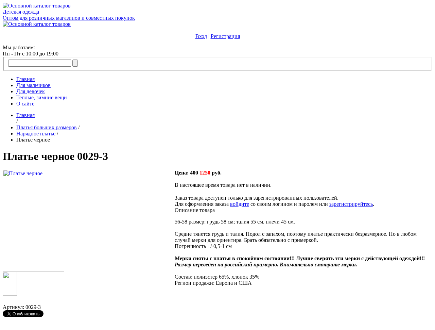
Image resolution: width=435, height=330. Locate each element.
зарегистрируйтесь (351, 204)
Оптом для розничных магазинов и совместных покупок (69, 18)
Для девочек (30, 91)
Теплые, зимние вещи (41, 97)
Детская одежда (21, 12)
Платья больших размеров (46, 127)
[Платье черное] (33, 270)
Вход (201, 36)
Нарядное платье (35, 133)
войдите (239, 204)
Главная (25, 79)
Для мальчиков (33, 85)
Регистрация (225, 36)
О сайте (25, 103)
